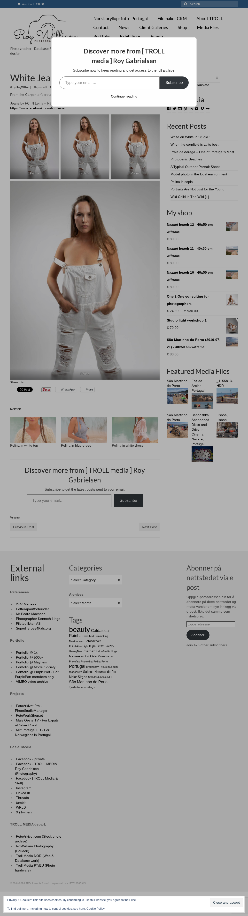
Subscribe (174, 83)
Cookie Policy (95, 908)
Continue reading (124, 96)
